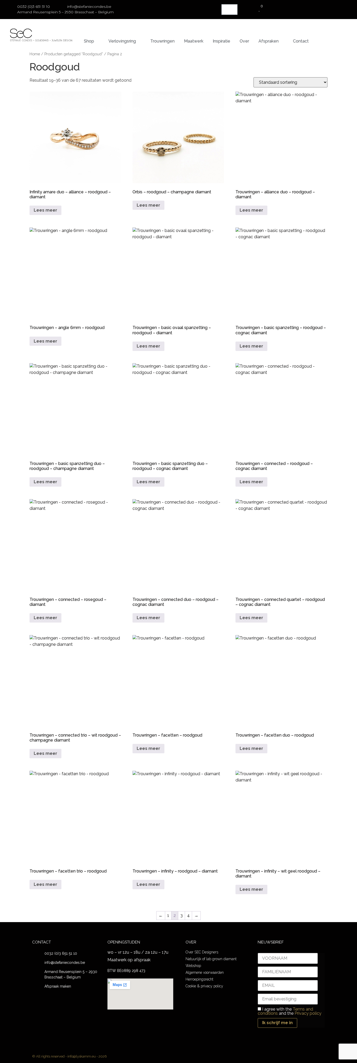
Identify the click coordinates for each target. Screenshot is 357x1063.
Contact (301, 41)
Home (35, 54)
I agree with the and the (289, 1011)
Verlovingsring (122, 41)
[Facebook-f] (313, 1056)
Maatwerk (193, 41)
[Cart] (229, 9)
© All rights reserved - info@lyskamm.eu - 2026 (69, 1056)
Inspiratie (221, 41)
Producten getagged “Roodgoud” (73, 54)
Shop (89, 41)
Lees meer (45, 210)
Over (244, 41)
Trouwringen (162, 41)
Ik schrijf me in (277, 1022)
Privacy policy (308, 1013)
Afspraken (268, 41)
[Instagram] (323, 1056)
